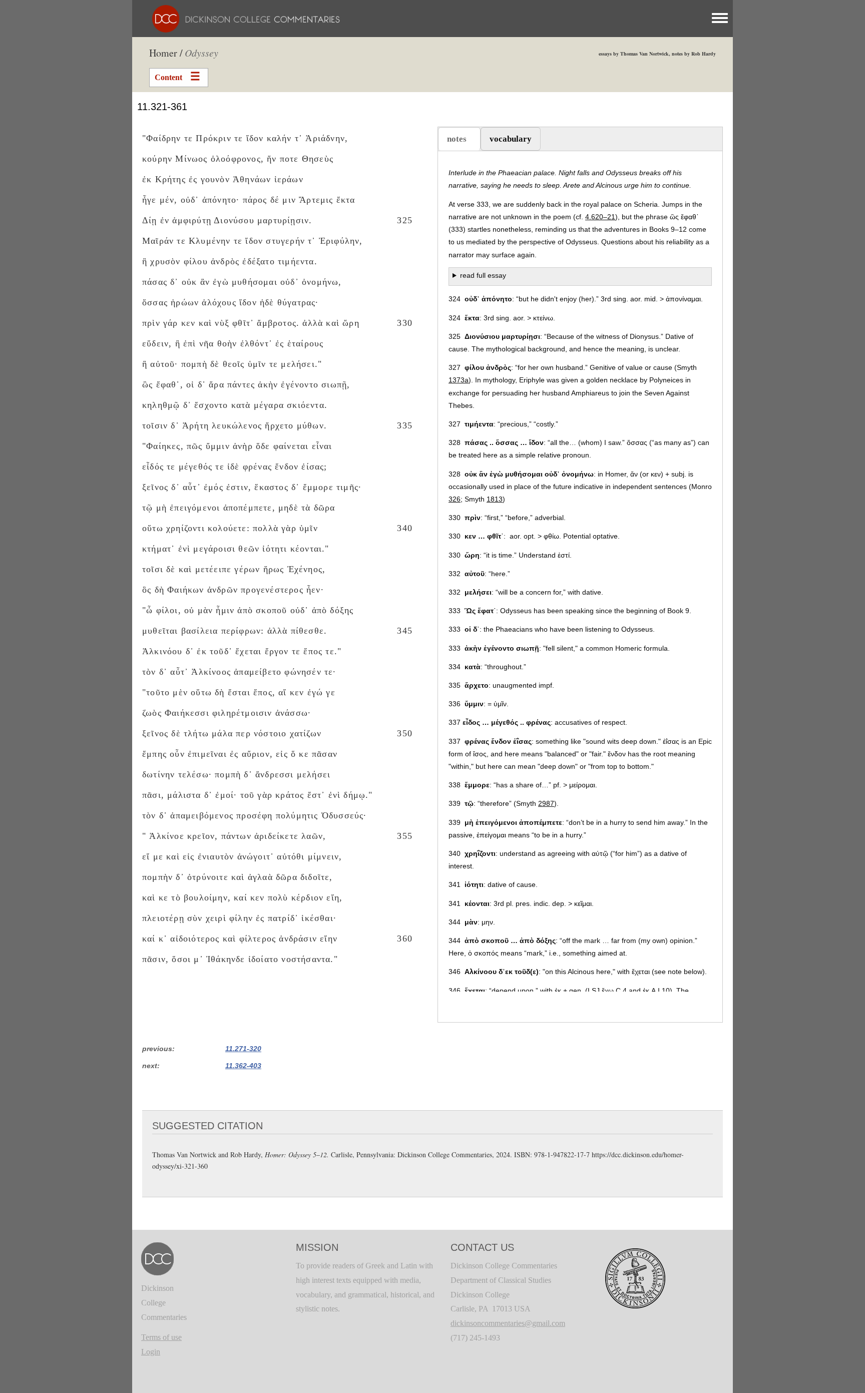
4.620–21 (600, 217)
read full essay (483, 275)
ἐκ (646, 991)
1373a (459, 380)
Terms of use (161, 1337)
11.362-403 (243, 1066)
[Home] (241, 18)
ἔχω (608, 991)
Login (150, 1351)
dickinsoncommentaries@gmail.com (508, 1323)
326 (455, 499)
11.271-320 (243, 1049)
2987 (546, 803)
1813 (495, 499)
